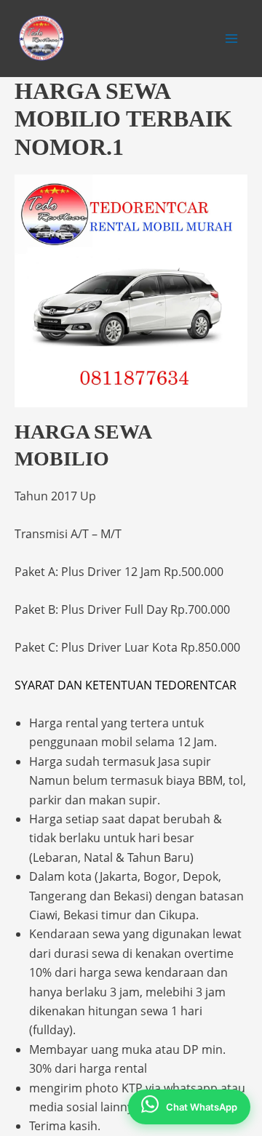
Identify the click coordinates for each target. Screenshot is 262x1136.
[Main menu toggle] (231, 39)
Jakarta (118, 876)
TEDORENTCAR (196, 685)
